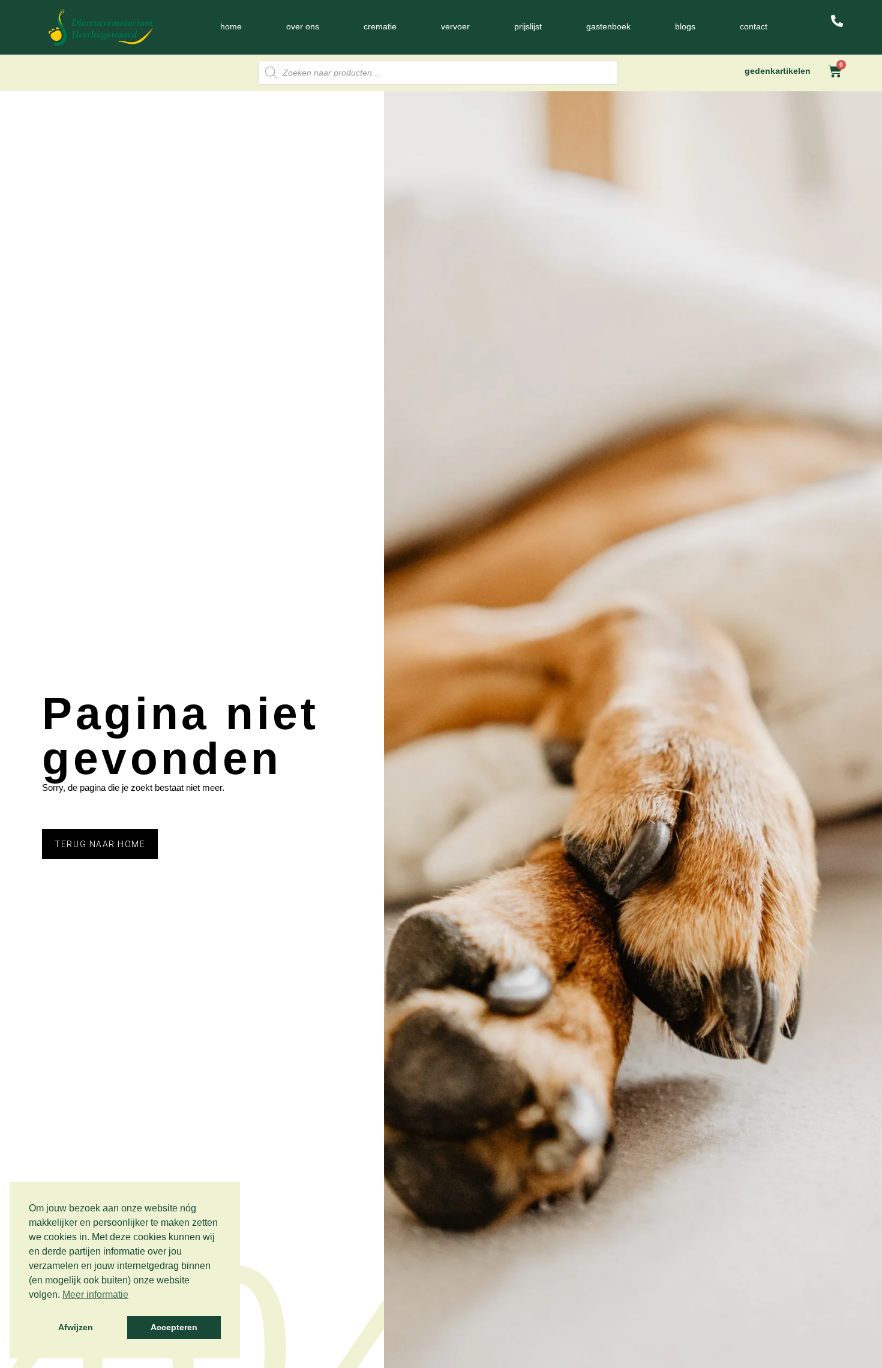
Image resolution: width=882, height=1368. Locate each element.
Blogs (685, 26)
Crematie (380, 26)
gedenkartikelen (778, 71)
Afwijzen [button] (75, 1327)
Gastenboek (608, 26)
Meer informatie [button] (95, 1294)
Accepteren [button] (174, 1327)
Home (231, 26)
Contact (753, 26)
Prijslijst (528, 26)
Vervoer (455, 26)
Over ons (302, 26)
